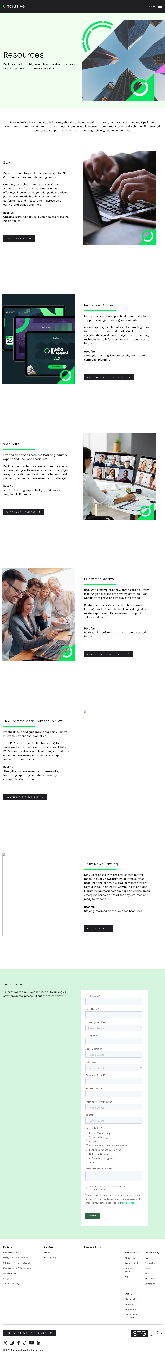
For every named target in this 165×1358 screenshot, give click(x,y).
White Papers (130, 1258)
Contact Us (150, 1284)
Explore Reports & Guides (106, 377)
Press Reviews (50, 1258)
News (147, 1258)
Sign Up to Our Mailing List (26, 1333)
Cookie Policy (130, 1304)
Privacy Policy (131, 1299)
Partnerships (150, 1263)
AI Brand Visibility (11, 1283)
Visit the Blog (16, 238)
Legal (127, 1293)
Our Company (152, 1252)
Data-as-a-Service (93, 1247)
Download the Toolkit (22, 797)
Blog (126, 1277)
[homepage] (22, 6)
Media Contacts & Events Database (19, 1268)
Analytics (7, 1278)
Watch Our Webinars (21, 512)
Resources (130, 1252)
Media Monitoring (11, 1253)
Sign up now (96, 929)
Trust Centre (150, 1278)
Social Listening (10, 1273)
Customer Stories (132, 1263)
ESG (146, 1273)
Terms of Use (130, 1309)
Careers (148, 1268)
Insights (47, 1253)
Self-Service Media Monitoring (16, 1263)
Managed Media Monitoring (15, 1258)
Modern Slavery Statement (131, 1316)
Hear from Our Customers (106, 654)
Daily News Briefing (129, 1270)
